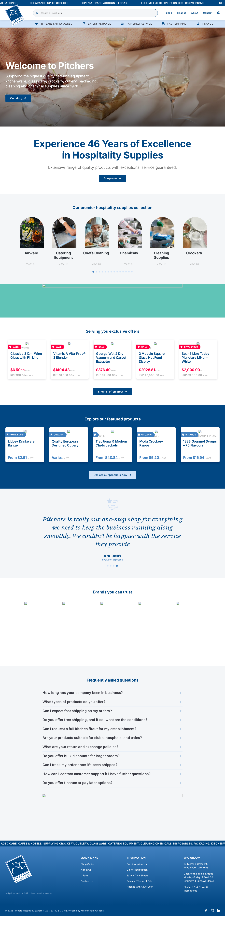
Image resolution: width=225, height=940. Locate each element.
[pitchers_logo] (15, 5)
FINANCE (207, 23)
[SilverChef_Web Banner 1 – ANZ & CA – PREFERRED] (112, 285)
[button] (93, 272)
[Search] (37, 13)
